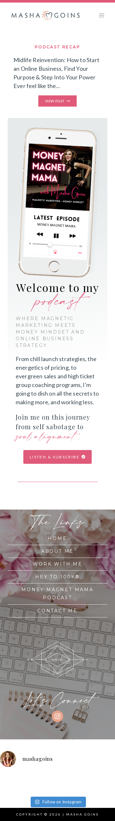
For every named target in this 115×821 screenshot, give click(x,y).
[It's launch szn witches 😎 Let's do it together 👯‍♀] (65, 787)
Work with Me (57, 564)
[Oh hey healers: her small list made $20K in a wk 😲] (94, 779)
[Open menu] (101, 15)
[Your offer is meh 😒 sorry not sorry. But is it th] (7, 787)
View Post (61, 101)
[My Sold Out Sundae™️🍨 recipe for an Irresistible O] (36, 787)
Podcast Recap (57, 46)
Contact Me (57, 611)
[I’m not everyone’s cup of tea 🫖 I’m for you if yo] (94, 787)
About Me (57, 551)
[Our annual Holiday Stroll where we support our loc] (65, 779)
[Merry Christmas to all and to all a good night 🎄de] (36, 779)
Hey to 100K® (57, 577)
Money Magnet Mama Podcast (57, 593)
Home (57, 538)
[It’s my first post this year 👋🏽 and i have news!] (7, 779)
